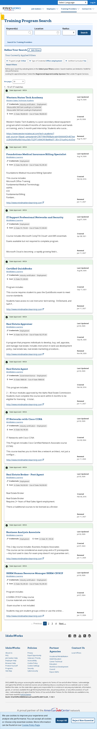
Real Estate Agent (17, 368)
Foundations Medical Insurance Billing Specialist (36, 154)
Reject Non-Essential (83, 720)
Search (84, 32)
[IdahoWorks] (11, 9)
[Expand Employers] (57, 9)
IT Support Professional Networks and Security (34, 217)
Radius (66, 28)
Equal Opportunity (34, 655)
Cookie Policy (33, 663)
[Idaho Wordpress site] (89, 636)
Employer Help (10, 660)
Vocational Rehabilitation (59, 656)
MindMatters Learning (14, 157)
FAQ (6, 655)
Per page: (8, 81)
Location (38, 28)
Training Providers (69, 9)
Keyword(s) (12, 28)
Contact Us (86, 9)
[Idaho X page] (85, 636)
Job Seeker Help (11, 658)
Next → (62, 623)
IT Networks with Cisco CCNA (24, 419)
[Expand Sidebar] (2, 17)
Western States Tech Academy (24, 97)
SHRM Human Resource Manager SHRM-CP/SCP (34, 573)
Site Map (8, 671)
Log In (92, 2)
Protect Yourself (11, 666)
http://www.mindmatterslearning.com (24, 202)
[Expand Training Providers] (79, 9)
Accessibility (32, 660)
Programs (9, 668)
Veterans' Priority (34, 658)
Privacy (30, 653)
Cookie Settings (33, 666)
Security (31, 668)
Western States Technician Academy (20, 100)
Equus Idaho (54, 672)
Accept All (62, 720)
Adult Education (55, 659)
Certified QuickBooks (19, 268)
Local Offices (76, 653)
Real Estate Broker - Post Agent (25, 474)
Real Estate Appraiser (19, 323)
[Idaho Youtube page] (80, 636)
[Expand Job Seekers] (43, 9)
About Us (8, 653)
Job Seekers (36, 9)
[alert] (48, 91)
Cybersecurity (33, 671)
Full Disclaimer (25, 694)
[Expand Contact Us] (93, 9)
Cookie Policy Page (31, 725)
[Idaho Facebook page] (70, 636)
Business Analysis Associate (23, 532)
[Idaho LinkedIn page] (75, 636)
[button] (19, 42)
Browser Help (10, 663)
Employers (51, 9)
